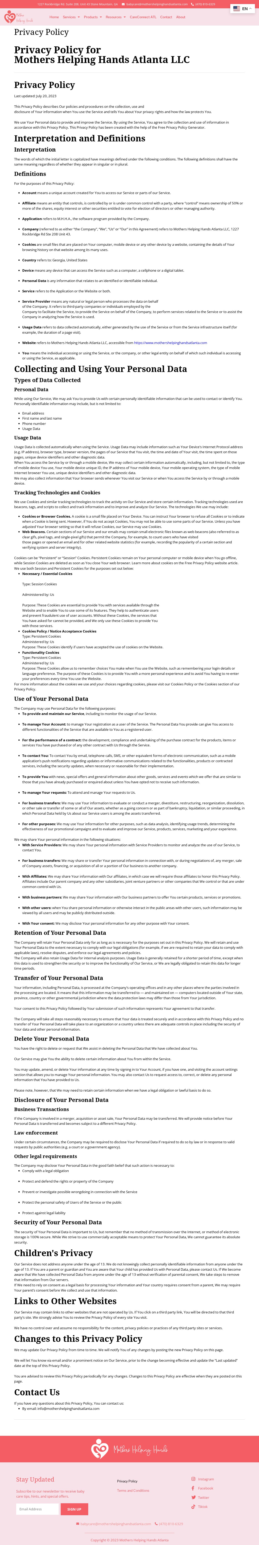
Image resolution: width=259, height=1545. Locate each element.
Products (91, 17)
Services (69, 17)
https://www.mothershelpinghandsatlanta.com (170, 342)
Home (54, 17)
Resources (114, 17)
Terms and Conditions (133, 1490)
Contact (166, 17)
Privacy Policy (127, 1481)
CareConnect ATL (143, 17)
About (180, 17)
